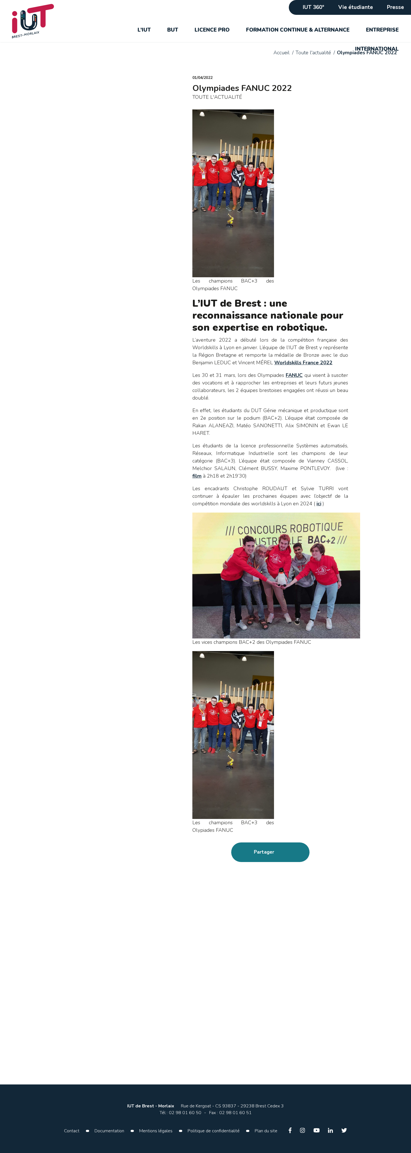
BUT (172, 30)
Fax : (213, 1113)
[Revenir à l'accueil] (37, 21)
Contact (71, 1131)
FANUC (294, 375)
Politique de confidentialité (214, 1131)
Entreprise (382, 30)
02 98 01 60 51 (235, 1113)
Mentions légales (156, 1131)
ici (318, 503)
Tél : (163, 1113)
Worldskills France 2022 (303, 362)
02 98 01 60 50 (185, 1113)
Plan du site (266, 1131)
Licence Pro (212, 30)
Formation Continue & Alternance (297, 30)
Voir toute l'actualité (75, 884)
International (377, 49)
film (197, 476)
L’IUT (144, 30)
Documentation (109, 1131)
